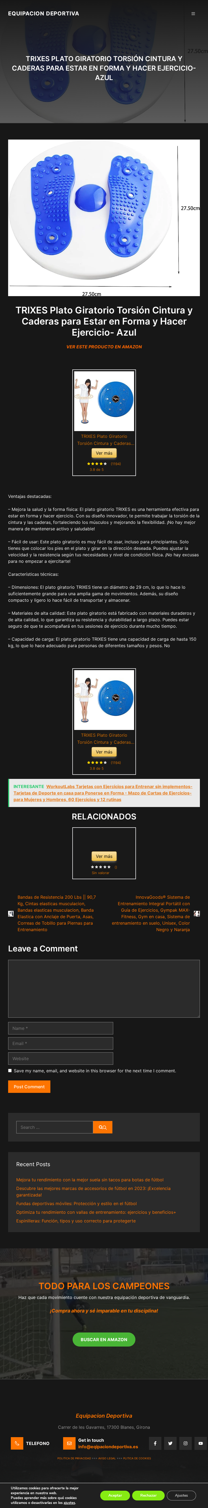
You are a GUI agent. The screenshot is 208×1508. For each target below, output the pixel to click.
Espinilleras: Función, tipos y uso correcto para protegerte (76, 1220)
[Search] (102, 1127)
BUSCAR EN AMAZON (104, 1339)
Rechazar (148, 1495)
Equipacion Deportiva (43, 13)
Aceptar (115, 1495)
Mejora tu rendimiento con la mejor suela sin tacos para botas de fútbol (90, 1179)
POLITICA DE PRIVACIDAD (74, 1458)
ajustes (69, 1502)
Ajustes (181, 1495)
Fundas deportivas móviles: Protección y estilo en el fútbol (76, 1203)
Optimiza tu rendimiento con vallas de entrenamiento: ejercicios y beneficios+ (96, 1212)
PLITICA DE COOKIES (137, 1458)
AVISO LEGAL (107, 1458)
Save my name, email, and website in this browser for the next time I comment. (95, 1070)
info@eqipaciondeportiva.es (108, 1446)
